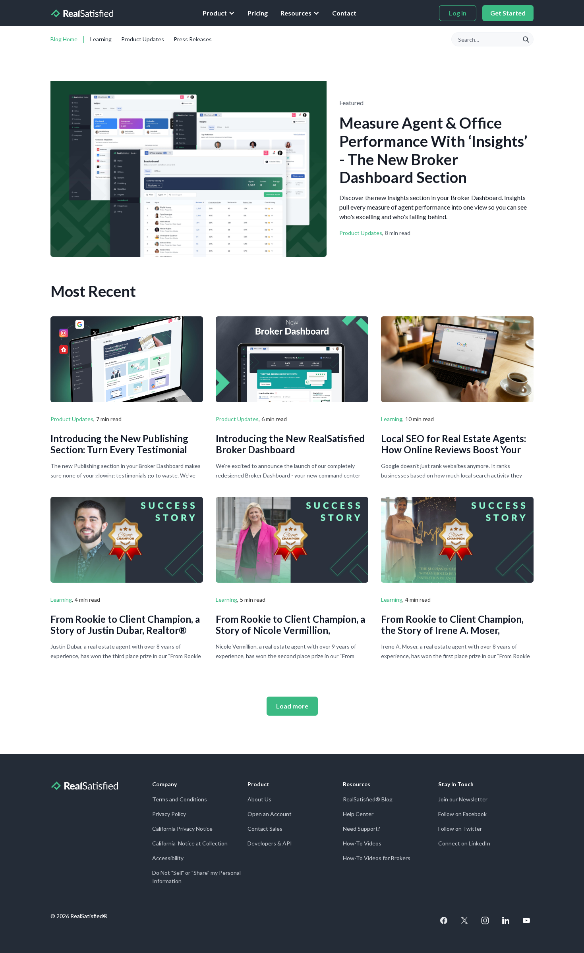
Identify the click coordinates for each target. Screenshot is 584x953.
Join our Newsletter (462, 799)
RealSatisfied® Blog (368, 799)
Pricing (258, 13)
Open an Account (270, 814)
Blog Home (63, 39)
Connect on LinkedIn (464, 843)
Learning (101, 39)
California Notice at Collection (190, 843)
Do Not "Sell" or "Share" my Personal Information (196, 876)
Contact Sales (265, 828)
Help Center (358, 814)
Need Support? (361, 828)
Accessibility (168, 858)
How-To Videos (362, 843)
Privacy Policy (169, 814)
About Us (259, 799)
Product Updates (142, 39)
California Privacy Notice (182, 828)
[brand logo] (81, 13)
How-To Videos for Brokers (376, 858)
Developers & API (270, 843)
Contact (344, 13)
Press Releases (193, 39)
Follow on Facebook (462, 814)
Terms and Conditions (179, 799)
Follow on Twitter (460, 828)
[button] (218, 13)
